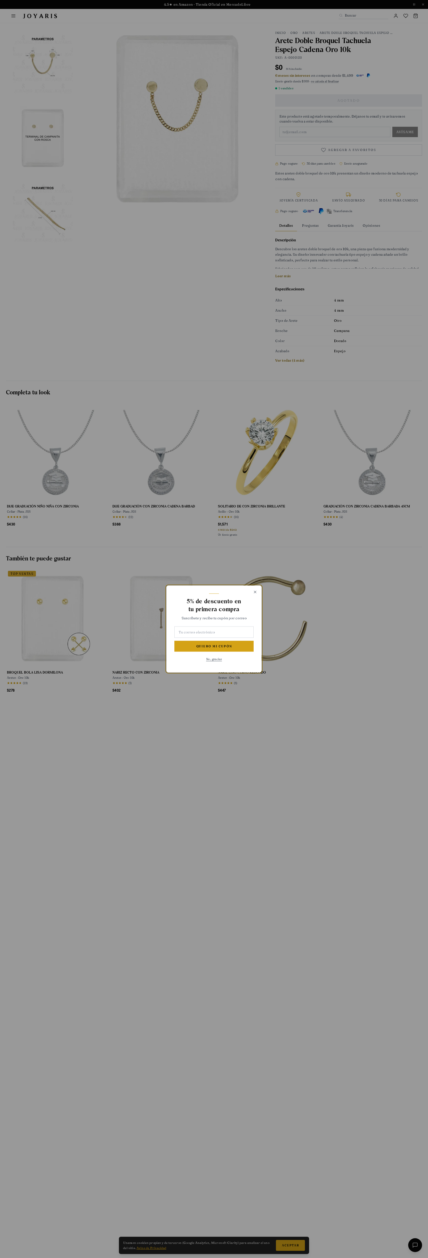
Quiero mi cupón (214, 646)
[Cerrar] (255, 592)
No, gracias (214, 659)
